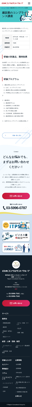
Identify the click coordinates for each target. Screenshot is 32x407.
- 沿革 (3, 391)
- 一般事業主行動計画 (21, 392)
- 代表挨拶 (5, 387)
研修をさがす (7, 360)
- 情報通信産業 (6, 323)
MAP (16, 289)
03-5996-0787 (16, 208)
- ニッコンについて (7, 383)
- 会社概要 (18, 364)
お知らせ (18, 396)
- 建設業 (4, 327)
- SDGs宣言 (18, 372)
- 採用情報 (18, 368)
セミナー (5, 364)
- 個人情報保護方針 (20, 387)
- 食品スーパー (6, 336)
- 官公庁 (19, 328)
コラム (4, 373)
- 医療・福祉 (20, 332)
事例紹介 (5, 369)
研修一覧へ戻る (17, 135)
